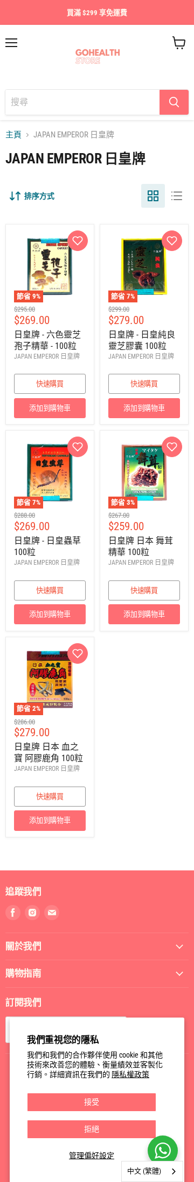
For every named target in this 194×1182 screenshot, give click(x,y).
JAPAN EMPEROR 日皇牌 (47, 356)
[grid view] (153, 196)
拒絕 (91, 1129)
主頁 (13, 135)
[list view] (177, 196)
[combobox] (152, 1171)
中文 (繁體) (144, 1171)
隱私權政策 (130, 1074)
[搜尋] (174, 102)
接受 (91, 1102)
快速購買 (50, 384)
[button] (77, 240)
